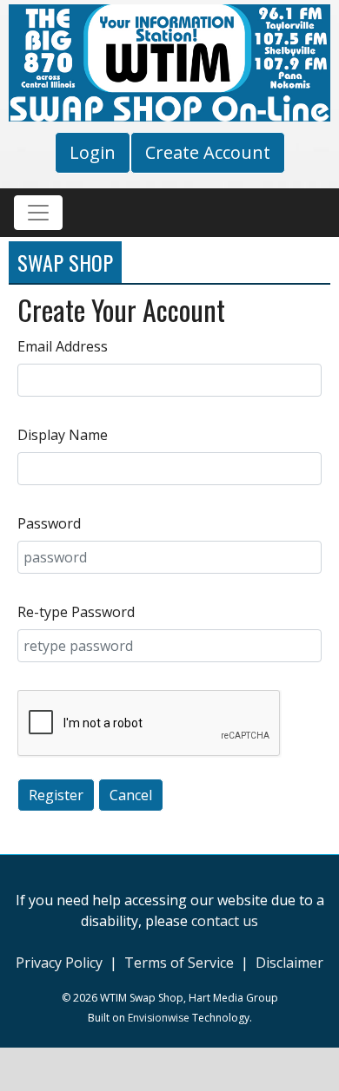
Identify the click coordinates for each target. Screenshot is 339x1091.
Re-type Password (76, 611)
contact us (224, 920)
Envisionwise (158, 1017)
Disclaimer (289, 962)
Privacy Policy (59, 962)
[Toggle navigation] (38, 212)
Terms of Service (179, 962)
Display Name (62, 434)
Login (93, 152)
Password (49, 523)
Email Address (62, 346)
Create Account (207, 152)
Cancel (131, 795)
